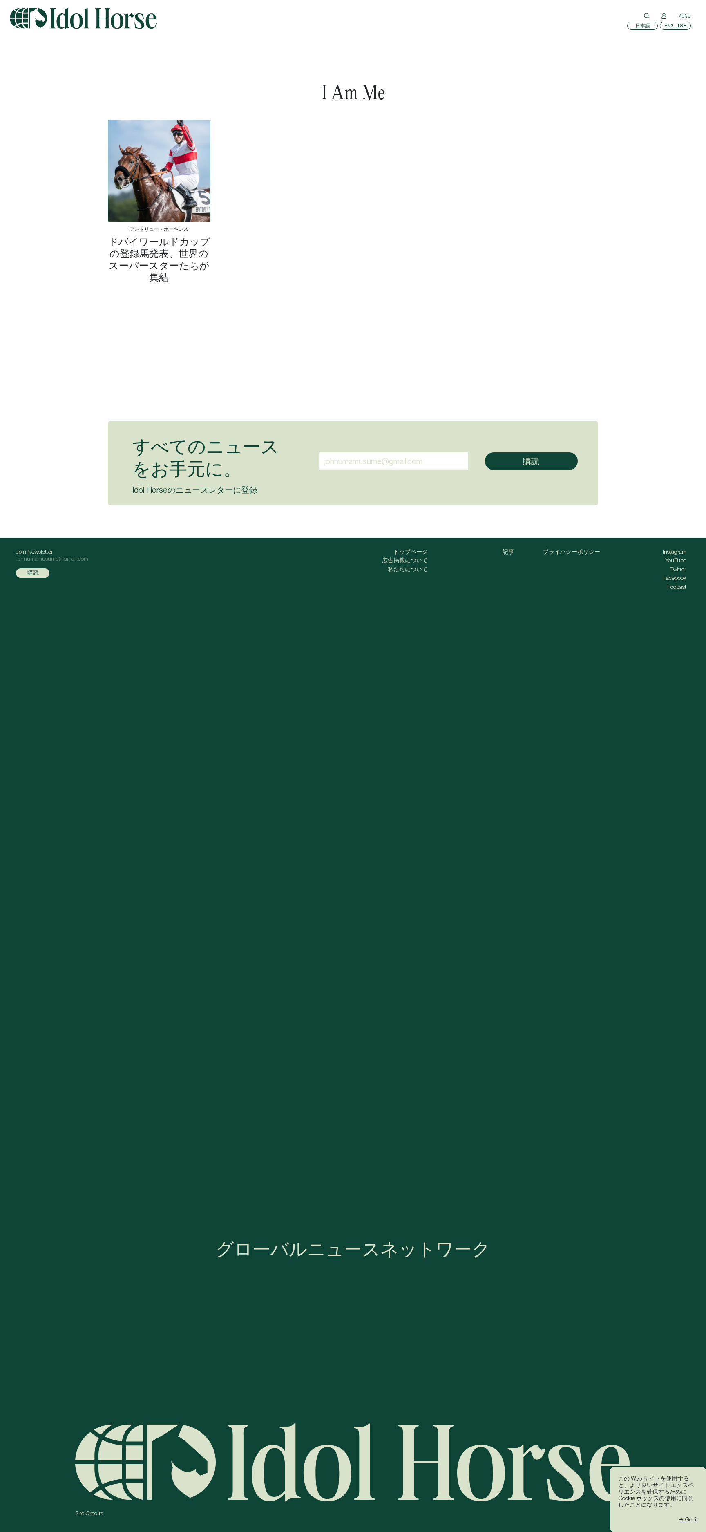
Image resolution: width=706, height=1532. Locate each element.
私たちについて (408, 569)
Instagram (674, 551)
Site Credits (89, 1513)
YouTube (675, 560)
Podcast (676, 587)
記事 (508, 551)
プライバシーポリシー (571, 551)
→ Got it (688, 1519)
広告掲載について (405, 560)
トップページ (410, 551)
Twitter (678, 569)
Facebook (674, 578)
